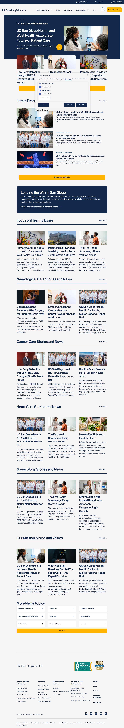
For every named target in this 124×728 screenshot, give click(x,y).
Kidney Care (53, 616)
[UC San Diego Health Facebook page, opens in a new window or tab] (96, 713)
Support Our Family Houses (61, 691)
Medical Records (22, 688)
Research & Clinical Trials (79, 693)
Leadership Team (43, 689)
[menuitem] (43, 10)
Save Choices (43, 104)
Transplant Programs (55, 624)
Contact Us (97, 702)
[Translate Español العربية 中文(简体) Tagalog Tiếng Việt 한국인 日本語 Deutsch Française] (98, 2)
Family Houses (21, 701)
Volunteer (56, 688)
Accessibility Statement (49, 722)
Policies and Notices (22, 722)
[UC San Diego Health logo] (30, 666)
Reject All (69, 104)
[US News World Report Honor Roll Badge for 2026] (100, 666)
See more (62, 630)
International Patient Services (26, 698)
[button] (103, 9)
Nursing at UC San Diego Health (81, 700)
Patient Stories (22, 624)
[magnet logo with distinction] (83, 666)
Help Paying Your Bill (44, 701)
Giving (95, 681)
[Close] (88, 75)
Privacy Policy (35, 722)
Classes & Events (22, 691)
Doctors (58, 10)
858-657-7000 (117, 2)
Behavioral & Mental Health (25, 608)
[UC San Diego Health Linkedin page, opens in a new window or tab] (86, 713)
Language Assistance (76, 722)
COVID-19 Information (97, 696)
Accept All (81, 104)
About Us (41, 681)
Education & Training (77, 697)
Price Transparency (44, 698)
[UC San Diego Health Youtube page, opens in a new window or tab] (100, 713)
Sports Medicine (85, 616)
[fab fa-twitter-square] (105, 713)
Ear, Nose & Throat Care (87, 608)
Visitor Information (23, 695)
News (95, 686)
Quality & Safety (43, 686)
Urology (83, 624)
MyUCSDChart (82, 2)
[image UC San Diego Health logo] (18, 10)
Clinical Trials (53, 608)
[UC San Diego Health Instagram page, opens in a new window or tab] (91, 713)
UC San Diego (89, 722)
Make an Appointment (114, 10)
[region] (62, 92)
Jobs (94, 10)
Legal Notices (63, 722)
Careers (96, 691)
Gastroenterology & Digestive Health (28, 616)
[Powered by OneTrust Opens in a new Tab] (41, 110)
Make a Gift (56, 695)
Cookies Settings (44, 98)
